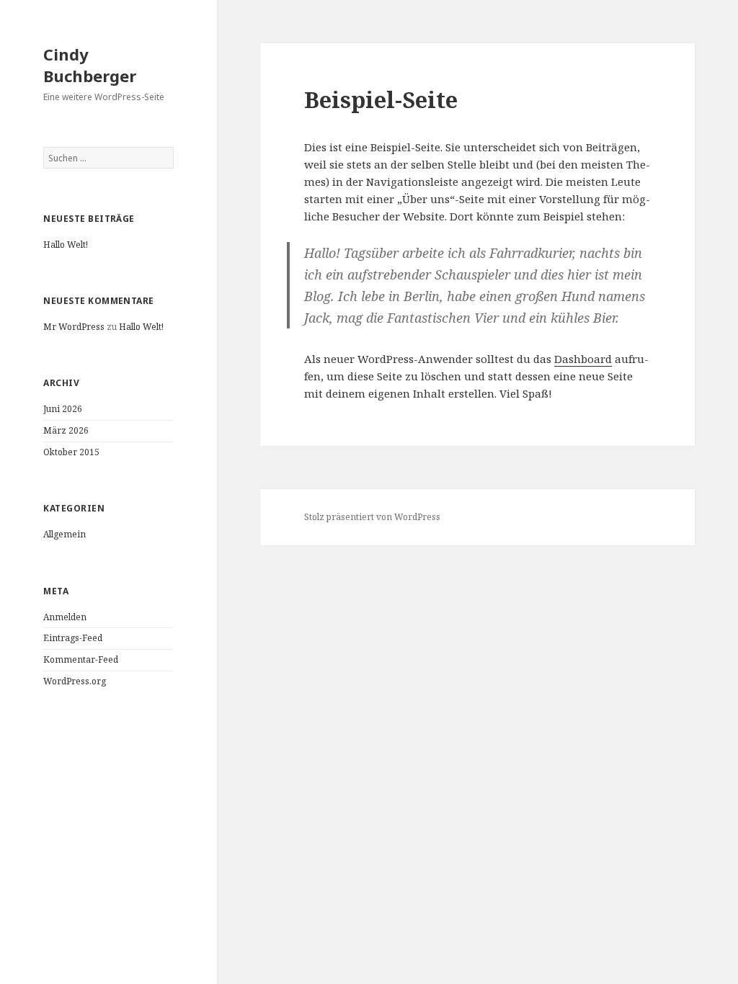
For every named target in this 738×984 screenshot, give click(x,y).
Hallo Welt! (65, 244)
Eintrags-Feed (72, 638)
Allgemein (64, 534)
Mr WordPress (74, 327)
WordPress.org (74, 681)
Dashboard (583, 359)
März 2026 (66, 430)
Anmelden (64, 617)
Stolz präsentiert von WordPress (372, 517)
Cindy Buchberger (89, 64)
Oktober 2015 (71, 452)
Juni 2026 (62, 409)
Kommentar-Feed (80, 659)
